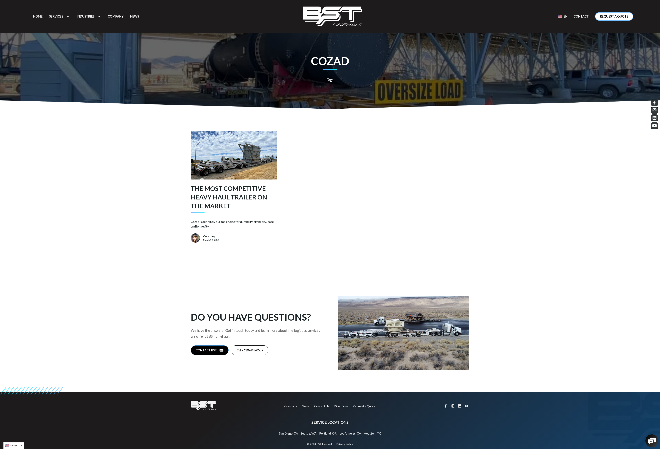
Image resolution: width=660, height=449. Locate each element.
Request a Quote (614, 16)
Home (38, 16)
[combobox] (13, 445)
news (134, 16)
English (13, 445)
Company (290, 406)
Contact (581, 16)
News (306, 406)
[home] (333, 16)
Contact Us (321, 406)
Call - (249, 350)
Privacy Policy (344, 444)
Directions (341, 406)
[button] (59, 16)
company (116, 16)
